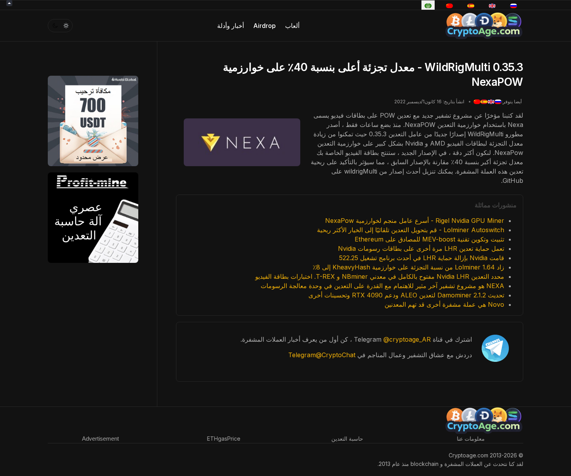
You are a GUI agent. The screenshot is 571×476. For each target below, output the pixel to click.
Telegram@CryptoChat (321, 355)
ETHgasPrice (223, 438)
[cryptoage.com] (483, 24)
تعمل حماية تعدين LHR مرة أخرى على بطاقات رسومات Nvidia (421, 248)
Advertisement (100, 438)
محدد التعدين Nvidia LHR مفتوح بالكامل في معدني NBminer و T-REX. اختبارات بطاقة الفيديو (379, 276)
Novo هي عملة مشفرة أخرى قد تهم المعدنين (444, 304)
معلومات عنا (471, 438)
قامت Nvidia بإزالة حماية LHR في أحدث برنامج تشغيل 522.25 (421, 258)
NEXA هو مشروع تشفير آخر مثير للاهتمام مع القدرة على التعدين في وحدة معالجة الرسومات (382, 286)
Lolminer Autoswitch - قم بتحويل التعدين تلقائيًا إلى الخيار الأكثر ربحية (410, 230)
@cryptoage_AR (407, 339)
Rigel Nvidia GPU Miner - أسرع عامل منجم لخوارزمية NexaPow (414, 220)
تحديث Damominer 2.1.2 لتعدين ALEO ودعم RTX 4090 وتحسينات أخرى (406, 295)
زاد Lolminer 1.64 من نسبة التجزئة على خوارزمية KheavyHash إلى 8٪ (408, 267)
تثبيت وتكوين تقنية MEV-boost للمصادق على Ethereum (429, 239)
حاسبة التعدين (347, 438)
